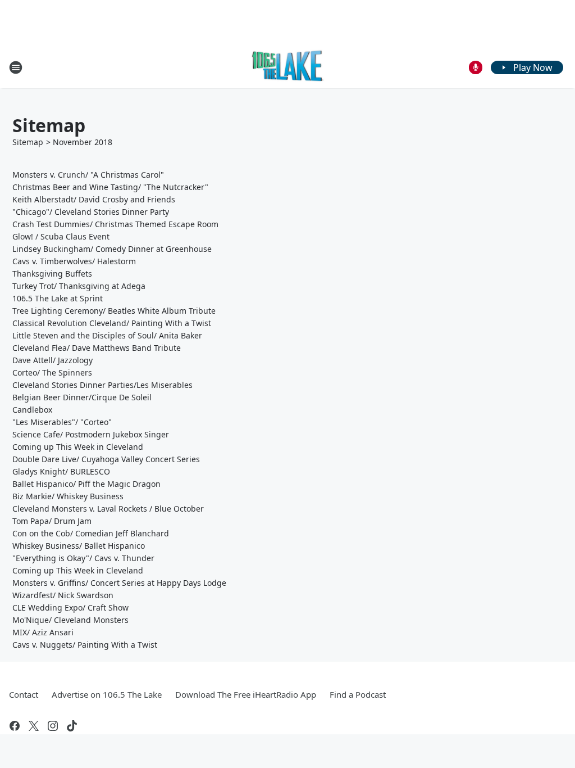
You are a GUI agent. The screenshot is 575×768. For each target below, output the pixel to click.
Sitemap (27, 142)
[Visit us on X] (33, 726)
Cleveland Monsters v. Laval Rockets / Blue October (108, 508)
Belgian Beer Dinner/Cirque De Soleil (82, 397)
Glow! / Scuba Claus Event (60, 236)
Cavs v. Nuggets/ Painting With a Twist (84, 644)
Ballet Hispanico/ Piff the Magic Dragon (86, 483)
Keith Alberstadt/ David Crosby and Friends (93, 199)
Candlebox (32, 409)
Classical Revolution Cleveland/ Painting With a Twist (111, 323)
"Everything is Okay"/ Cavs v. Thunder (83, 558)
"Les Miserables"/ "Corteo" (62, 422)
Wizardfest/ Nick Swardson (62, 595)
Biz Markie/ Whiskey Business (68, 496)
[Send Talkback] (475, 67)
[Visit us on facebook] (14, 726)
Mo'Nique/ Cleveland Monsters (70, 620)
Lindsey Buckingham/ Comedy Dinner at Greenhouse (112, 248)
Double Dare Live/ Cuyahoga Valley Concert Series (106, 459)
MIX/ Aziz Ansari (43, 632)
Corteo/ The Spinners (52, 372)
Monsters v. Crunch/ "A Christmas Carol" (88, 174)
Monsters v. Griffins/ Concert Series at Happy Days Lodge (119, 582)
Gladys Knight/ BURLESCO (61, 471)
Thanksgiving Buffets (52, 273)
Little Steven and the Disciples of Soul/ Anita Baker (107, 335)
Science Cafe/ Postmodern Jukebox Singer (90, 434)
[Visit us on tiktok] (72, 726)
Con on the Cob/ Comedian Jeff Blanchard (90, 533)
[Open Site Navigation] (15, 67)
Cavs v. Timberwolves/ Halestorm (74, 261)
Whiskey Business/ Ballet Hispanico (78, 545)
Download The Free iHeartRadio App (245, 694)
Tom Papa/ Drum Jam (52, 521)
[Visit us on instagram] (53, 726)
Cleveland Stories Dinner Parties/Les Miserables (102, 385)
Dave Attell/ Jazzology (52, 360)
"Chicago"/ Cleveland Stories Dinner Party (90, 211)
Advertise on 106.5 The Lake (107, 694)
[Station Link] (287, 67)
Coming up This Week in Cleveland (77, 446)
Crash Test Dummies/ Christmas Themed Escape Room (115, 224)
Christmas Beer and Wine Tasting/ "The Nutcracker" (110, 187)
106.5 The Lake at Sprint (57, 298)
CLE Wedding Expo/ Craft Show (70, 607)
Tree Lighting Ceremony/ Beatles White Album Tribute (114, 310)
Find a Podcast (358, 694)
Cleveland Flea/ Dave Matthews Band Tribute (96, 347)
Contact (23, 694)
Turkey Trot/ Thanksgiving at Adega (78, 286)
